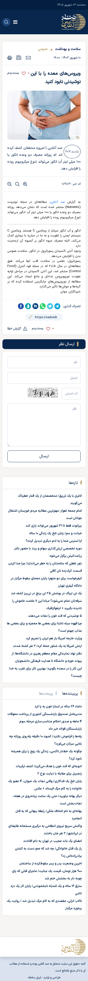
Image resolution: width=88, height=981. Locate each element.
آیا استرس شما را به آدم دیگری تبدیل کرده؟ (54, 541)
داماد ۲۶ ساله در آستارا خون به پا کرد (58, 706)
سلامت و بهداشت (68, 49)
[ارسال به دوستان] (28, 58)
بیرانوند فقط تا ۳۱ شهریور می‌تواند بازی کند (54, 525)
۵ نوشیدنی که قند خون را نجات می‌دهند (55, 616)
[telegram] (57, 306)
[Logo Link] (73, 22)
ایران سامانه (34, 977)
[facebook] (21, 306)
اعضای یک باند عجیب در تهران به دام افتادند (52, 841)
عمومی (43, 49)
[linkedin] (35, 306)
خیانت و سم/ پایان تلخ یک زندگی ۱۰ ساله (55, 533)
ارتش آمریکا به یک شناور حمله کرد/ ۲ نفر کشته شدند (47, 646)
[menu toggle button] (15, 22)
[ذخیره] (18, 58)
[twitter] (50, 306)
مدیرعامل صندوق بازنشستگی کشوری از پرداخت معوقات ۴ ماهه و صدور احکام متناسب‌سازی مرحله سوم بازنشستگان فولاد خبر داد (44, 721)
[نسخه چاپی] (9, 58)
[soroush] (28, 306)
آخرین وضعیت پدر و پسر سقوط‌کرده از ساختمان (50, 863)
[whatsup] (43, 306)
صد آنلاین (57, 202)
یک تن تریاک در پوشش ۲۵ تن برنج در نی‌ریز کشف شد (46, 593)
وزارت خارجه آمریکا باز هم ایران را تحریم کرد (54, 638)
